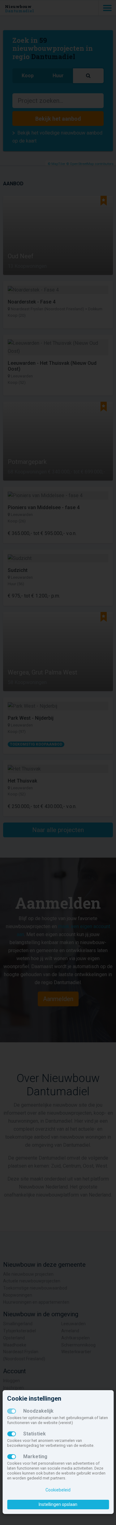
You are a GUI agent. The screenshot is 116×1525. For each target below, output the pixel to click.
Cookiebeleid (58, 1489)
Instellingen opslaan (58, 1504)
